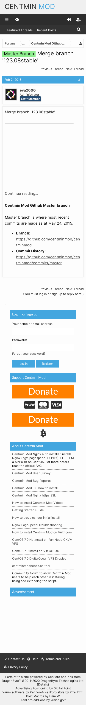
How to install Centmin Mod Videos (37, 503)
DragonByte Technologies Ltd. (62, 681)
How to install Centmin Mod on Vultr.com (42, 532)
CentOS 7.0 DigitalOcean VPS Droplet (39, 558)
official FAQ (33, 466)
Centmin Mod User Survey (31, 473)
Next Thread (75, 69)
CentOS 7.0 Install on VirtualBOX (35, 551)
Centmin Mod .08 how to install (35, 488)
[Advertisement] (39, 154)
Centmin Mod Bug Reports (31, 480)
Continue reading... (21, 193)
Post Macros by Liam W (43, 696)
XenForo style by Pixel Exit (63, 692)
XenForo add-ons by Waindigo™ (43, 700)
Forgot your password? (28, 354)
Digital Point (62, 688)
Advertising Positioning (31, 688)
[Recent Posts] (17, 19)
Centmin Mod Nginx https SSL (34, 495)
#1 (79, 79)
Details (43, 684)
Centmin (30, 6)
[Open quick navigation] (80, 43)
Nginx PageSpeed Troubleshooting (37, 525)
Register (47, 364)
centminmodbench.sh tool (31, 566)
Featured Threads (20, 30)
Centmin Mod (22, 454)
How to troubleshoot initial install (36, 517)
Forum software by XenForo (23, 692)
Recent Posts (46, 30)
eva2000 (28, 90)
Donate (43, 391)
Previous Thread (51, 69)
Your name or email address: (32, 324)
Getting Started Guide (28, 510)
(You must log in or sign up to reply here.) (53, 294)
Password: (19, 340)
